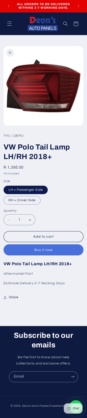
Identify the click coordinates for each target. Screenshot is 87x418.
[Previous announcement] (8, 6)
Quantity (10, 210)
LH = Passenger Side (25, 189)
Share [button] (13, 297)
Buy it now (43, 250)
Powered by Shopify (62, 406)
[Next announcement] (78, 6)
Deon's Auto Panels (35, 406)
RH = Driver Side (22, 200)
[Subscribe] (73, 376)
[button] (9, 24)
